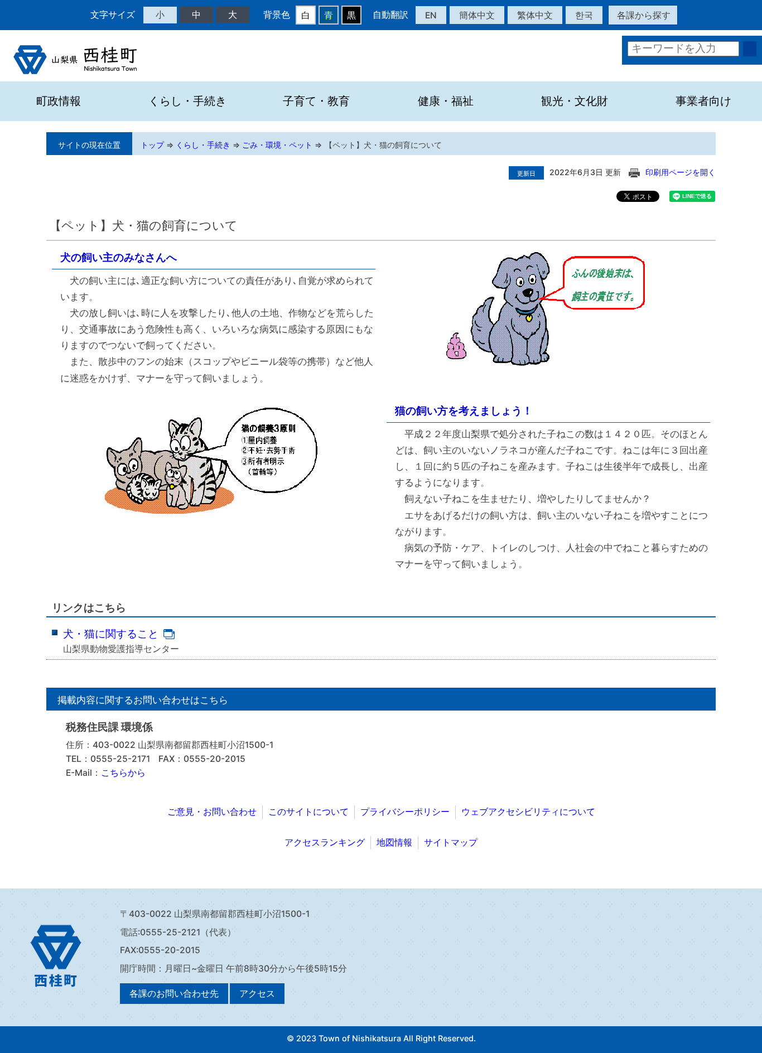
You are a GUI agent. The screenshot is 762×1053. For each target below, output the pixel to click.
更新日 (526, 173)
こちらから (123, 772)
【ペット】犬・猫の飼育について (383, 144)
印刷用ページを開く (680, 172)
